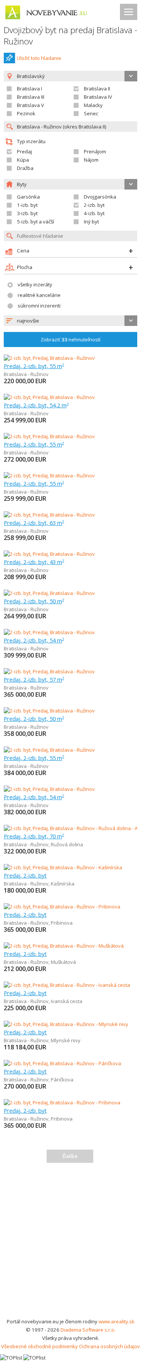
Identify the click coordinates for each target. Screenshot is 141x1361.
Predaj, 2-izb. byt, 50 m (34, 601)
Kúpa (23, 159)
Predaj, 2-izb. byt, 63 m (34, 522)
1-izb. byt (27, 205)
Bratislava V (30, 105)
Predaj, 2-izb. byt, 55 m (34, 366)
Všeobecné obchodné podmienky (39, 1346)
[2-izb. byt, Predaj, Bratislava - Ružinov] (49, 358)
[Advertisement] (70, 1243)
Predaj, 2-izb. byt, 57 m (34, 679)
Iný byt (91, 221)
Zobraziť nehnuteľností (70, 339)
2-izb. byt (94, 205)
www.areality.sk (117, 1321)
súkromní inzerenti (39, 305)
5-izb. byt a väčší (35, 221)
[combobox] (70, 320)
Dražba (25, 168)
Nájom (91, 159)
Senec (91, 113)
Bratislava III (30, 96)
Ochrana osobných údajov (109, 1346)
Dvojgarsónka (100, 196)
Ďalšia (69, 1156)
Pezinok (26, 113)
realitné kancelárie (39, 295)
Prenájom (95, 151)
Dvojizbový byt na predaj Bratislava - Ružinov (70, 35)
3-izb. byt (27, 213)
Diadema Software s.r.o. (88, 1329)
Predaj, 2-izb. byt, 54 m (34, 640)
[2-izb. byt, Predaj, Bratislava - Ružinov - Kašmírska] (63, 867)
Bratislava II (97, 88)
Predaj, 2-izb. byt (25, 875)
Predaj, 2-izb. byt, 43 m (34, 562)
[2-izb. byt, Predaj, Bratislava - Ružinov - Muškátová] (64, 945)
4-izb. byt (94, 213)
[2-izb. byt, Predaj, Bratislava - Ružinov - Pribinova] (62, 906)
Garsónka (28, 196)
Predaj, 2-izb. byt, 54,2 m (36, 405)
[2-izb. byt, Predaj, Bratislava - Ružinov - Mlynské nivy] (66, 1024)
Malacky (93, 105)
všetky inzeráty (35, 284)
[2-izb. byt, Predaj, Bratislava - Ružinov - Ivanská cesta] (67, 985)
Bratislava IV (98, 96)
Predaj (24, 151)
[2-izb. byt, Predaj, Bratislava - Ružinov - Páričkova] (62, 1063)
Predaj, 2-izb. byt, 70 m (34, 836)
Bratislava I (29, 88)
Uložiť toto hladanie (39, 58)
